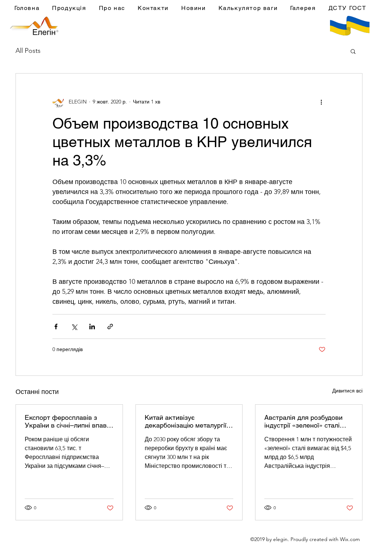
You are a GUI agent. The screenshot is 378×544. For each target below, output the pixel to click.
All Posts (28, 51)
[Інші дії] (321, 101)
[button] (353, 51)
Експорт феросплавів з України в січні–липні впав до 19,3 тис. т (66, 421)
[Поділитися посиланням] (110, 326)
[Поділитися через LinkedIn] (92, 326)
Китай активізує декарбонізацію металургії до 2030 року (185, 421)
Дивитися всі (347, 390)
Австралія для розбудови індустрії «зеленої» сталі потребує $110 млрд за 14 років (304, 421)
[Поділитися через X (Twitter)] (74, 326)
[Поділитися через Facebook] (55, 326)
